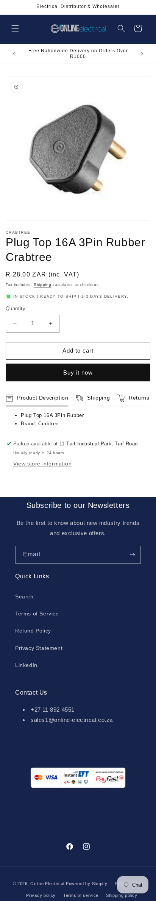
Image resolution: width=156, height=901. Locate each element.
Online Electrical (47, 883)
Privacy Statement (38, 648)
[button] (15, 28)
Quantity (15, 308)
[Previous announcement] (14, 53)
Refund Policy (33, 631)
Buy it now (78, 372)
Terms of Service (37, 614)
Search (24, 596)
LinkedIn (26, 665)
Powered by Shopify (87, 883)
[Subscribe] (132, 555)
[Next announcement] (142, 53)
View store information (42, 464)
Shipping (42, 285)
